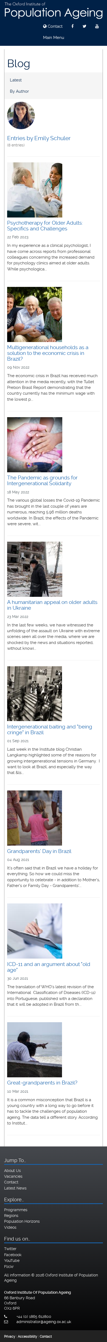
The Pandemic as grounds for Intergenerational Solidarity (42, 480)
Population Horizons (22, 1221)
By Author (19, 91)
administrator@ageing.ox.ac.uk (43, 1322)
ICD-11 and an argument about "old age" (48, 967)
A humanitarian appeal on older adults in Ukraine (52, 605)
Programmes (15, 1210)
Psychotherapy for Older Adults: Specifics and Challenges (45, 226)
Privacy (9, 1336)
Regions (11, 1215)
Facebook (12, 1255)
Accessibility (27, 1336)
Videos (10, 1227)
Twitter (10, 1249)
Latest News (15, 1188)
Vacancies (13, 1176)
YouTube (11, 1260)
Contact (55, 26)
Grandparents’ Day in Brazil (39, 851)
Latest (16, 80)
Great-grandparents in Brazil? (42, 1083)
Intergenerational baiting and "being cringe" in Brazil (49, 730)
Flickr (9, 1266)
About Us (12, 1170)
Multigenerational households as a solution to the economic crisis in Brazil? (47, 353)
